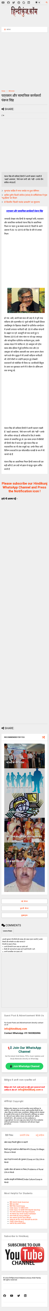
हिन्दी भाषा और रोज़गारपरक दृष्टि (18, 787)
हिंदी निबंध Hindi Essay (17, 1206)
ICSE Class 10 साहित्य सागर (19, 1208)
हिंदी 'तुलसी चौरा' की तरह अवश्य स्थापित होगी (24, 836)
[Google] (23, 2)
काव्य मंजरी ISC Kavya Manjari (20, 1216)
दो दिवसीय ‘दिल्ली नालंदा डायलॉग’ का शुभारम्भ (22, 202)
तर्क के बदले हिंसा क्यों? (15, 861)
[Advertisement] (26, 21)
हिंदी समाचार (11, 91)
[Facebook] (8, 2)
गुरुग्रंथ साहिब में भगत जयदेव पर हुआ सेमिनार (21, 190)
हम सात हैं (10, 886)
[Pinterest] (18, 2)
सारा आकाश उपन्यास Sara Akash (20, 1218)
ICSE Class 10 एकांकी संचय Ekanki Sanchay (25, 1210)
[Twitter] (13, 2)
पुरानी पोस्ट (24, 908)
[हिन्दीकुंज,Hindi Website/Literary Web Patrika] (24, 16)
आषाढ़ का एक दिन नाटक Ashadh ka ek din (23, 1219)
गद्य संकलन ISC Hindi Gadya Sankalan (23, 1214)
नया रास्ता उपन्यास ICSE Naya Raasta (22, 1212)
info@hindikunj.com (15, 1028)
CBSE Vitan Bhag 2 (17, 1221)
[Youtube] (3, 2)
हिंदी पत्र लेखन (14, 1204)
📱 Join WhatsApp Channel (24, 1066)
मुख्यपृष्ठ (24, 915)
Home (3, 91)
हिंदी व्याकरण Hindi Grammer (19, 1202)
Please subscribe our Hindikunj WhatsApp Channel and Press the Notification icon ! (24, 487)
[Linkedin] (28, 2)
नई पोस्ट (24, 901)
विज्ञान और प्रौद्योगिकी (14, 812)
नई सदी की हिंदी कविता (15, 762)
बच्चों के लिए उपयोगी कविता (18, 1223)
